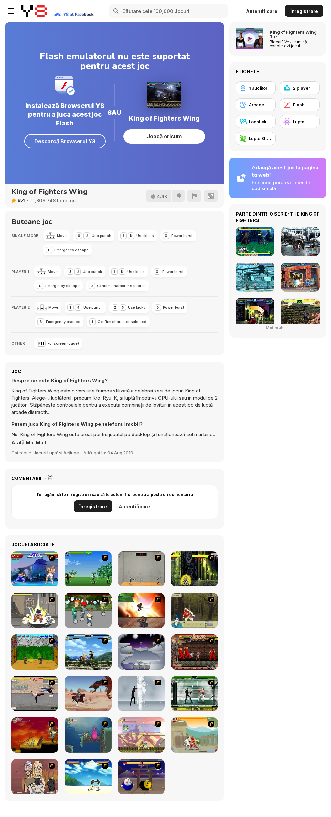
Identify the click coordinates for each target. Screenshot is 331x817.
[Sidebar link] (11, 11)
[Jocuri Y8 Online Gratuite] (34, 11)
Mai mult (275, 327)
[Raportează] (194, 196)
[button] (28, 442)
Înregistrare (304, 11)
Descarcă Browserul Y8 (65, 141)
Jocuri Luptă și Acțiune (56, 452)
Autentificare (261, 11)
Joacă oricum (164, 136)
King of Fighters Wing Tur (293, 34)
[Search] (116, 11)
